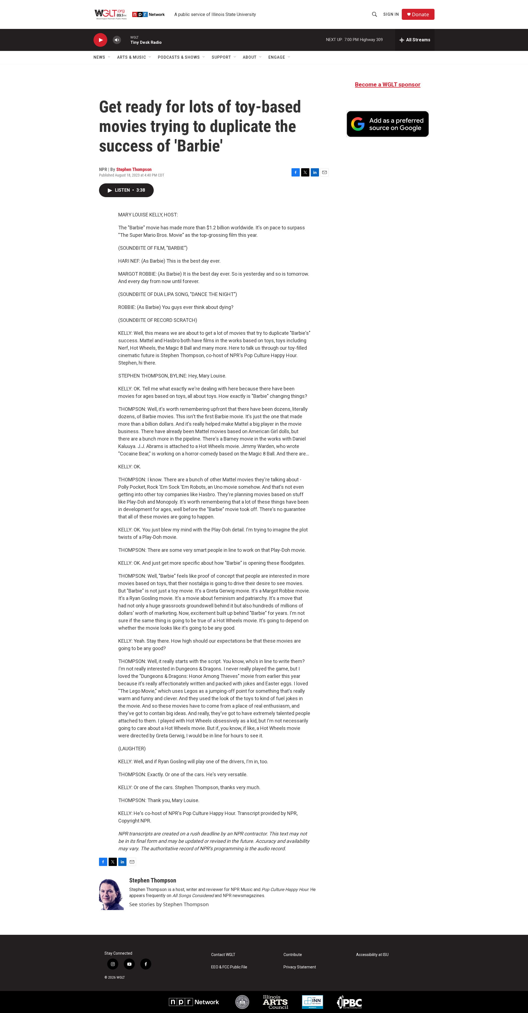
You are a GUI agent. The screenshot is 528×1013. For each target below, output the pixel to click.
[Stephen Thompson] (111, 893)
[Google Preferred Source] (388, 124)
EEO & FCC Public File (229, 967)
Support (221, 57)
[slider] (126, 40)
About (250, 57)
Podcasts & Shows (179, 57)
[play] (100, 40)
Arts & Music (131, 57)
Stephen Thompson (134, 169)
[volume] (117, 40)
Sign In (391, 14)
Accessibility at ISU (372, 955)
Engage (276, 57)
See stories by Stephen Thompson (169, 904)
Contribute (293, 955)
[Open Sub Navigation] (109, 57)
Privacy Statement (300, 967)
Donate (420, 14)
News (99, 57)
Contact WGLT (223, 955)
